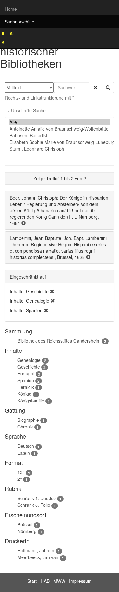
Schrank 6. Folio (33, 505)
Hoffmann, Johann (35, 550)
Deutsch (25, 446)
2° (19, 479)
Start (32, 581)
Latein (23, 453)
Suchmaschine (19, 21)
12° (20, 472)
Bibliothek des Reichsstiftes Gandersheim (59, 341)
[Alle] (59, 122)
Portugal (25, 373)
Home (11, 9)
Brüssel (24, 524)
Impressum (80, 581)
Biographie (28, 420)
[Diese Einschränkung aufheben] (52, 291)
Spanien (25, 380)
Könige (24, 393)
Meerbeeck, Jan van (37, 557)
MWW (59, 581)
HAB (45, 581)
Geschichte (28, 367)
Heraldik (25, 387)
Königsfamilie (30, 400)
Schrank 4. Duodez (36, 498)
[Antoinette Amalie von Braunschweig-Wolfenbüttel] (59, 128)
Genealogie (29, 360)
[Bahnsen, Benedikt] (59, 135)
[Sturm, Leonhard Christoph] (59, 148)
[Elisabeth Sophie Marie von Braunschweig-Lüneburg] (59, 142)
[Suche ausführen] (108, 87)
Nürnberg (26, 531)
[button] (95, 87)
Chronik (25, 426)
